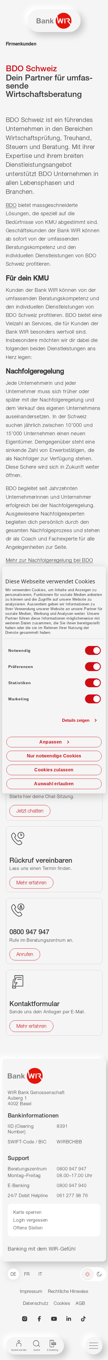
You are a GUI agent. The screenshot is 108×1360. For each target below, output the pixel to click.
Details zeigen (75, 720)
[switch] (88, 665)
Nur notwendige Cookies (54, 756)
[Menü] (93, 1345)
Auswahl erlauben (54, 783)
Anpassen (50, 742)
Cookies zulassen (53, 769)
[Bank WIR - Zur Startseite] (54, 21)
